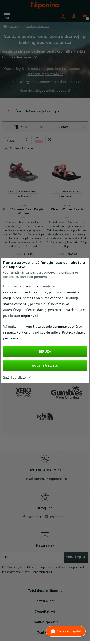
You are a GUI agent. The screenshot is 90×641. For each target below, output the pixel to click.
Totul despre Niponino (45, 591)
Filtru (24, 126)
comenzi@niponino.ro (50, 478)
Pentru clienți (45, 601)
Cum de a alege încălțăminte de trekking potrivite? (45, 81)
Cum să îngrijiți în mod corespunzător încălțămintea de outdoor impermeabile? (45, 71)
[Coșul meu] (84, 16)
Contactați (45, 632)
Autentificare (73, 16)
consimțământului (43, 572)
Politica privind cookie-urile (37, 332)
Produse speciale (45, 622)
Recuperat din (27, 139)
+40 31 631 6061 (48, 470)
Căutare (62, 16)
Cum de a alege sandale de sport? (45, 90)
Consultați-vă (45, 611)
